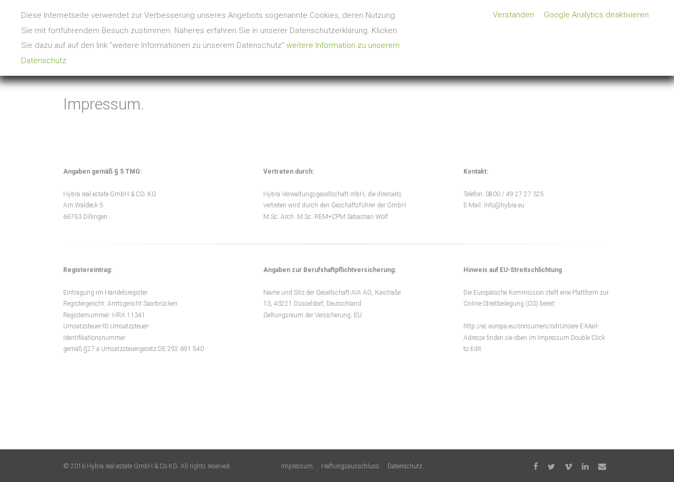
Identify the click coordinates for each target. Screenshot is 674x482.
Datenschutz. (406, 466)
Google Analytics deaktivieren (596, 14)
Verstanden (513, 14)
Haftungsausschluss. (351, 466)
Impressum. (297, 466)
